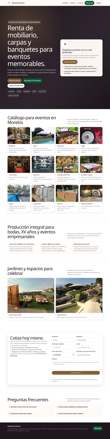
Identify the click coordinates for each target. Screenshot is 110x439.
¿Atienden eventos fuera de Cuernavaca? (24, 407)
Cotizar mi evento (14, 80)
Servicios (80, 3)
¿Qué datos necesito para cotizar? (21, 413)
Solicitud (54, 359)
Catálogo (65, 3)
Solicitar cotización (70, 62)
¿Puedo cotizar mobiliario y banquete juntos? (73, 407)
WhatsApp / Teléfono (58, 344)
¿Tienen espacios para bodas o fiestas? (71, 413)
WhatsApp (89, 3)
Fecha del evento (57, 351)
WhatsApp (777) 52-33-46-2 (32, 80)
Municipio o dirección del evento (86, 351)
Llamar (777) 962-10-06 (16, 86)
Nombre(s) (55, 336)
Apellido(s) (79, 336)
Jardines (72, 3)
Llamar (98, 3)
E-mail (78, 344)
